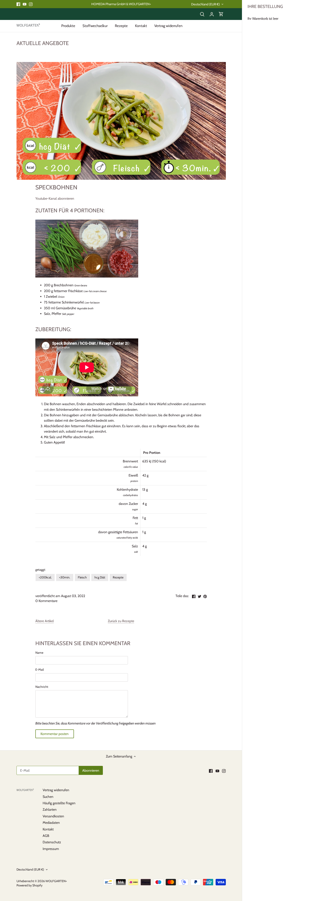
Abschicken (284, 879)
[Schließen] (300, 832)
